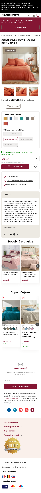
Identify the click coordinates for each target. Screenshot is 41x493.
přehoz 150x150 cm (11, 139)
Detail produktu (17, 345)
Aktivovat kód (20, 27)
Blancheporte (30, 100)
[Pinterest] (20, 410)
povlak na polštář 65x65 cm (13, 134)
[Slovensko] (13, 476)
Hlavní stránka (5, 35)
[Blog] (32, 410)
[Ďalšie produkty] (38, 266)
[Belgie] (9, 476)
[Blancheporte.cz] (10, 15)
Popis (6, 195)
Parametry (8, 228)
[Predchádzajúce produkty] (3, 266)
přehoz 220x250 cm (11, 144)
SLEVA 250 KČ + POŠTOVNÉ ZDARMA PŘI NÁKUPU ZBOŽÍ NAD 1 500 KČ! (17, 22)
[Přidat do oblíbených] (35, 166)
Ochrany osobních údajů (11, 398)
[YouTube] (26, 410)
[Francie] (4, 476)
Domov (15, 35)
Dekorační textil (25, 35)
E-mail (7, 380)
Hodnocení (9, 234)
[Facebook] (8, 410)
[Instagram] (14, 410)
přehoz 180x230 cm (26, 139)
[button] (4, 325)
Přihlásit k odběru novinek (20, 386)
